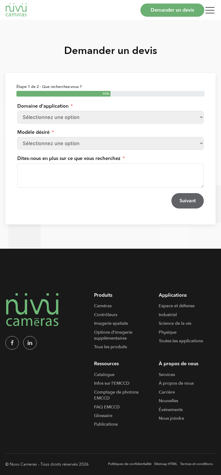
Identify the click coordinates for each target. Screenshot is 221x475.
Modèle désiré (33, 132)
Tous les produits (110, 347)
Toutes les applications (181, 341)
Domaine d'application (42, 106)
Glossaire (103, 416)
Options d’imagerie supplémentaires (113, 335)
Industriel (168, 315)
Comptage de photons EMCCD (116, 395)
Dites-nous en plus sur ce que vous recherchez (68, 158)
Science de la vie (175, 323)
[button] (210, 10)
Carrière (167, 392)
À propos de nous (176, 383)
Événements (171, 410)
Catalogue (104, 375)
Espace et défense (177, 306)
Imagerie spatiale (111, 323)
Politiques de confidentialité (129, 464)
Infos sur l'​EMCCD (111, 383)
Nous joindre (171, 418)
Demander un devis (172, 10)
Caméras (103, 306)
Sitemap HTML (165, 464)
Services (167, 375)
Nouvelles (168, 401)
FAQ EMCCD (107, 407)
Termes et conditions (196, 464)
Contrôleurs (105, 315)
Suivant (187, 200)
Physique (168, 332)
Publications (106, 424)
